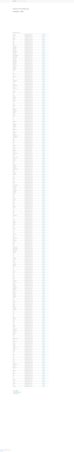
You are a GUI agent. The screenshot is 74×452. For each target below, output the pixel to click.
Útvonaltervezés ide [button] (16, 11)
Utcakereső (14, 1)
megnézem (43, 34)
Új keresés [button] (21, 11)
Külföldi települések (15, 393)
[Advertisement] (28, 5)
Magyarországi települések (16, 392)
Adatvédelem (1, 451)
